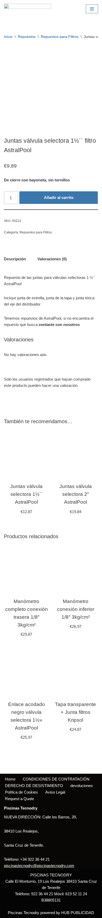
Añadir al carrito (58, 197)
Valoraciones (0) (52, 259)
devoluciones (81, 785)
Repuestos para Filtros (59, 37)
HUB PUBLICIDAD (77, 912)
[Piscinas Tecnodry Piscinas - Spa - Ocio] (27, 9)
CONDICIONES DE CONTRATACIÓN (56, 779)
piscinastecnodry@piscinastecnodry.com (39, 865)
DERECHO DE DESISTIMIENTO (34, 785)
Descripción (15, 259)
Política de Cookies (21, 792)
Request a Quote (19, 798)
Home (10, 779)
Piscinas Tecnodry (23, 912)
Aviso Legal (55, 792)
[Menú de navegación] (92, 8)
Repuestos (27, 37)
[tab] (15, 259)
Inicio (8, 37)
